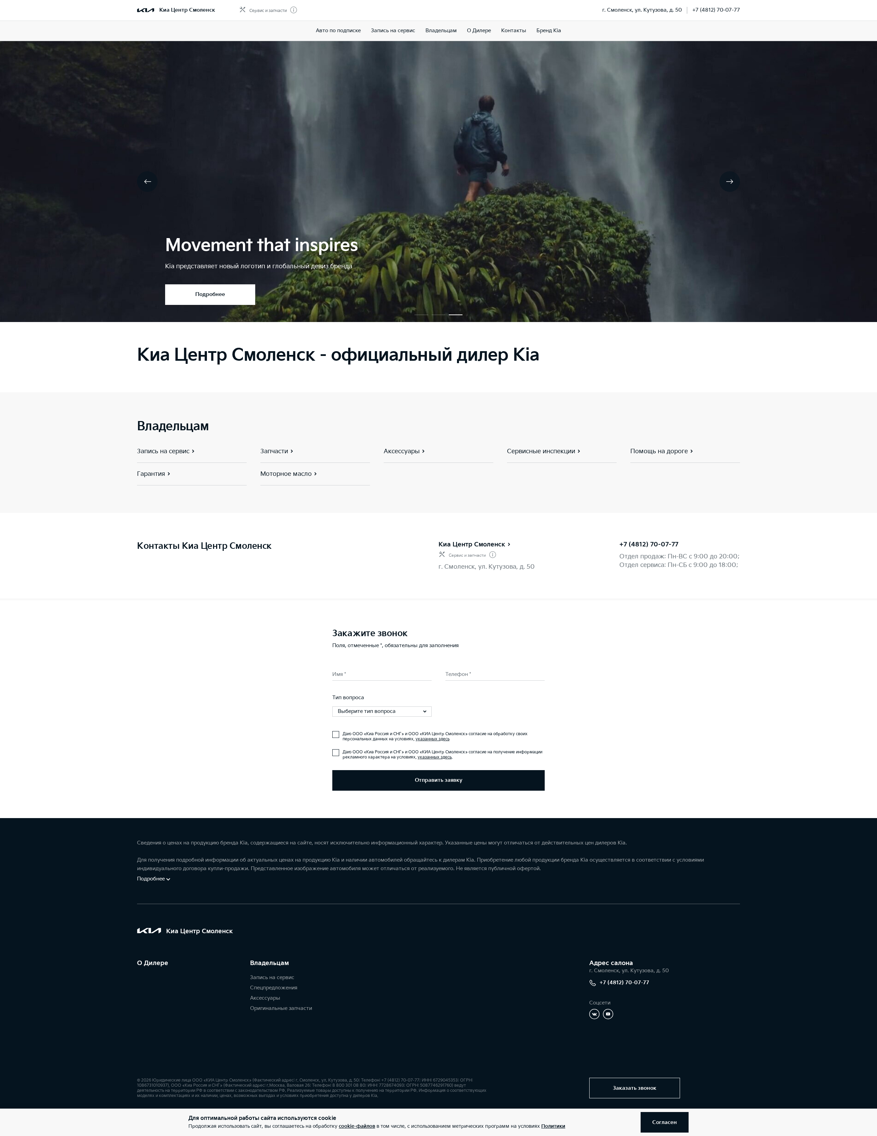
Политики (553, 1126)
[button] (421, 314)
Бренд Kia (548, 30)
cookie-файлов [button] (357, 1126)
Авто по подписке (338, 30)
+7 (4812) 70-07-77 (716, 10)
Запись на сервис (393, 30)
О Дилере (479, 30)
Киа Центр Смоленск (471, 544)
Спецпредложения (273, 988)
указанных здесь (432, 739)
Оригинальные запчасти (281, 1008)
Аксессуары (265, 998)
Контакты (513, 30)
